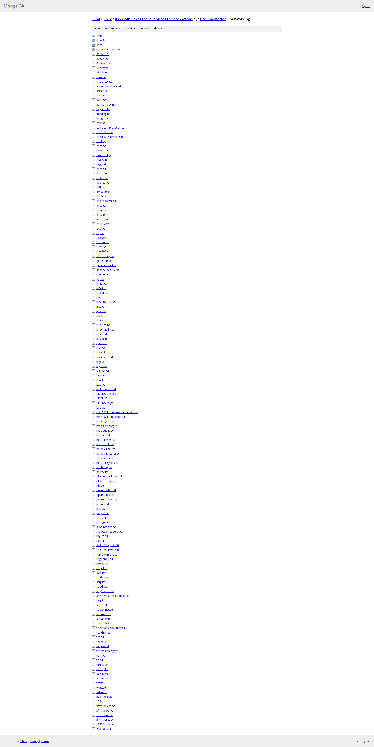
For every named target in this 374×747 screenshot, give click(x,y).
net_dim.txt (103, 435)
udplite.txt (102, 674)
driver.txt (101, 210)
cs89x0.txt (102, 150)
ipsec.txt (101, 343)
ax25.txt (101, 100)
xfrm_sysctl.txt (105, 719)
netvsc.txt (102, 472)
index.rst (101, 320)
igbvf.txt (101, 311)
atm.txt (100, 95)
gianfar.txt (102, 274)
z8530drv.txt (104, 729)
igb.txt (100, 306)
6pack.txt (102, 68)
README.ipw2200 (107, 550)
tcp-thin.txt (103, 632)
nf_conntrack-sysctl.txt (110, 476)
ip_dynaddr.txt (105, 329)
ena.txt (100, 228)
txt (357, 741)
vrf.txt (100, 683)
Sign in (366, 6)
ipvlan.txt (102, 352)
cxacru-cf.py (103, 155)
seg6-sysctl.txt (105, 591)
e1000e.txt (103, 224)
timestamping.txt (107, 651)
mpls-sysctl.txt (105, 421)
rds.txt (100, 541)
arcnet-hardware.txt (108, 86)
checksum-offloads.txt (110, 137)
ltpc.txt (100, 407)
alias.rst (101, 77)
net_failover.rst (105, 440)
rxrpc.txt (101, 568)
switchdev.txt (104, 623)
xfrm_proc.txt (104, 710)
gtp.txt (100, 279)
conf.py (101, 141)
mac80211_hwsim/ (108, 49)
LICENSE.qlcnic (105, 398)
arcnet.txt (102, 91)
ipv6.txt (100, 348)
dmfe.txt (101, 196)
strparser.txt (104, 618)
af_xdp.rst (102, 72)
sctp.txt (101, 582)
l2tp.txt (100, 384)
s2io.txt (101, 573)
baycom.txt (103, 109)
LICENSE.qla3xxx (106, 394)
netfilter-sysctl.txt (107, 463)
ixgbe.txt (101, 366)
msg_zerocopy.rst (107, 426)
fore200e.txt (104, 251)
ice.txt (100, 297)
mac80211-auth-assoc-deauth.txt (117, 412)
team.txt (101, 641)
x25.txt (100, 701)
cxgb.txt (101, 164)
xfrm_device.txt (105, 706)
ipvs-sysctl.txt (104, 357)
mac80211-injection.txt (110, 417)
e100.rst (101, 215)
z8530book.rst (105, 724)
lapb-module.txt (106, 389)
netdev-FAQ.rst (105, 449)
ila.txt (99, 316)
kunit (96, 19)
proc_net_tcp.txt (106, 527)
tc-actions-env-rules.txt (110, 628)
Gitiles (23, 741)
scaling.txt (102, 577)
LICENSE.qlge (104, 403)
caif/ (99, 36)
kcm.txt (101, 380)
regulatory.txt (104, 559)
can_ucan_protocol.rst (110, 127)
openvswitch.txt (106, 490)
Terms (45, 741)
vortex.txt (102, 678)
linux (108, 19)
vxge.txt (101, 687)
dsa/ (99, 45)
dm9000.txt (103, 192)
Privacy (34, 741)
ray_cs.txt (102, 536)
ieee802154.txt (105, 302)
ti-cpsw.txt (102, 646)
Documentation (213, 19)
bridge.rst (102, 118)
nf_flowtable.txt (106, 481)
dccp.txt (101, 169)
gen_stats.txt (104, 261)
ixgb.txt (100, 362)
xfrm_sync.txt (104, 715)
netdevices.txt (105, 458)
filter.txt (101, 247)
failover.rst (103, 238)
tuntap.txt (102, 669)
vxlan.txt (101, 692)
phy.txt (100, 508)
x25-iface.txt (104, 696)
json (367, 741)
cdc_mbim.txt (104, 132)
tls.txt (99, 660)
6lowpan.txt (103, 63)
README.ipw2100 (107, 545)
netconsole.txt (105, 444)
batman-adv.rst (106, 104)
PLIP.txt (101, 518)
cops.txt (101, 146)
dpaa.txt (101, 205)
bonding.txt (103, 114)
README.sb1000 (106, 554)
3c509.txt (102, 58)
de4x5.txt (102, 178)
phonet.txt (102, 504)
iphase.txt (102, 339)
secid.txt (101, 586)
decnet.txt (102, 182)
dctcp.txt (101, 173)
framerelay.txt (105, 256)
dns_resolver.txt (106, 201)
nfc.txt (100, 485)
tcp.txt (100, 637)
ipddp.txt (101, 334)
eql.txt (100, 233)
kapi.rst (100, 375)
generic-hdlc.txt (106, 265)
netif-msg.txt (104, 467)
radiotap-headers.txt (109, 531)
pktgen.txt (102, 513)
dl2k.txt (100, 187)
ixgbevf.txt (102, 371)
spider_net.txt (104, 609)
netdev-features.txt (108, 453)
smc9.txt (101, 605)
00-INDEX (102, 54)
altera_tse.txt (104, 81)
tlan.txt (100, 655)
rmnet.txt (102, 564)
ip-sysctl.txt (103, 325)
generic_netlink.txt (107, 270)
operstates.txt (105, 495)
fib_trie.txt (102, 242)
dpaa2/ (100, 40)
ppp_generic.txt (105, 522)
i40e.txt (101, 288)
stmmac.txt (103, 614)
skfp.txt (101, 600)
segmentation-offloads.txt (112, 595)
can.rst (100, 123)
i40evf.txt (102, 293)
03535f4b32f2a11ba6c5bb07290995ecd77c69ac (154, 19)
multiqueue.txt (105, 430)
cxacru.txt (102, 160)
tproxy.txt (102, 664)
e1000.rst (102, 219)
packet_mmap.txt (107, 499)
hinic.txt (101, 283)
